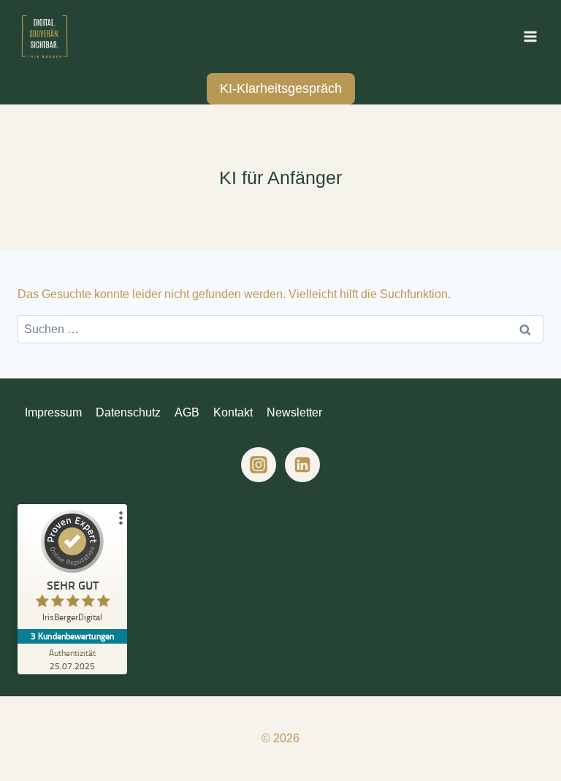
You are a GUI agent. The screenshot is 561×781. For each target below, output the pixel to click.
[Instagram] (258, 464)
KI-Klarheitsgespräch (281, 88)
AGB (187, 412)
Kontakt (233, 412)
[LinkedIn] (302, 464)
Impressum (53, 412)
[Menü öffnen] (529, 36)
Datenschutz (128, 412)
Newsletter (294, 412)
